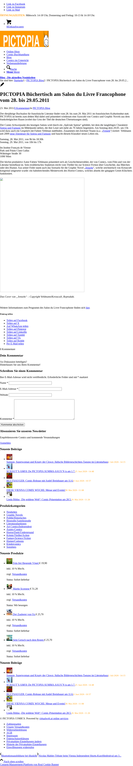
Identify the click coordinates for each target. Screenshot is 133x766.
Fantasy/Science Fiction (18, 538)
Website (4, 394)
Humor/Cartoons (15, 541)
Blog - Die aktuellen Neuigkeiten (17, 77)
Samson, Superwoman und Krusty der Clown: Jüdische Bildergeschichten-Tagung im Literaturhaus (57, 462)
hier (88, 307)
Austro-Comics (14, 529)
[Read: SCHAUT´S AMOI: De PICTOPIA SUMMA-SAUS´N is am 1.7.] (9, 468)
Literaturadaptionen (16, 523)
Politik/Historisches (16, 517)
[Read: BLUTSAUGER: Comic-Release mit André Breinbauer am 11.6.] (9, 477)
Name (4, 382)
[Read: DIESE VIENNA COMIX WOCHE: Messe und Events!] (9, 487)
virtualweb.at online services (53, 718)
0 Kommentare (22, 108)
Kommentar (7, 418)
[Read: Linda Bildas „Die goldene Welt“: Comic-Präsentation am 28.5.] (9, 496)
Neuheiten (11, 512)
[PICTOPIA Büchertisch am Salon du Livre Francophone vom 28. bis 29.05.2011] (2, 86)
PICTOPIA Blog (41, 108)
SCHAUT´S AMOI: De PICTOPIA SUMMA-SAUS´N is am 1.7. (40, 471)
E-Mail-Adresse (9, 388)
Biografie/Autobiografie (18, 520)
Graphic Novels (14, 514)
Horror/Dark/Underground (20, 532)
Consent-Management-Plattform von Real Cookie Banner (29, 764)
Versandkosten (19, 574)
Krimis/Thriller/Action (17, 535)
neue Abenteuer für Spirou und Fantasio (30, 133)
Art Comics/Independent (19, 526)
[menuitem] (69, 51)
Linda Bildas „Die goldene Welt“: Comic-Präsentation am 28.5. (38, 499)
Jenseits (89, 167)
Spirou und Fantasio (10, 128)
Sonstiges (11, 547)
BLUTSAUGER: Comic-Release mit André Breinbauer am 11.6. (39, 480)
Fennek (106, 130)
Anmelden (5, 443)
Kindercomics (13, 544)
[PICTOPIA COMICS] (24, 46)
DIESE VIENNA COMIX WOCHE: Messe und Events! (35, 490)
